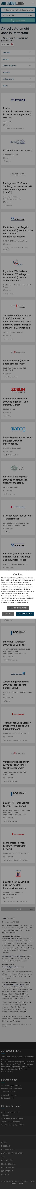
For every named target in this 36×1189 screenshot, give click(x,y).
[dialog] (18, 594)
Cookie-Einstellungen (18, 608)
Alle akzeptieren (25, 614)
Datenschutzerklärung (22, 602)
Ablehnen (8, 614)
